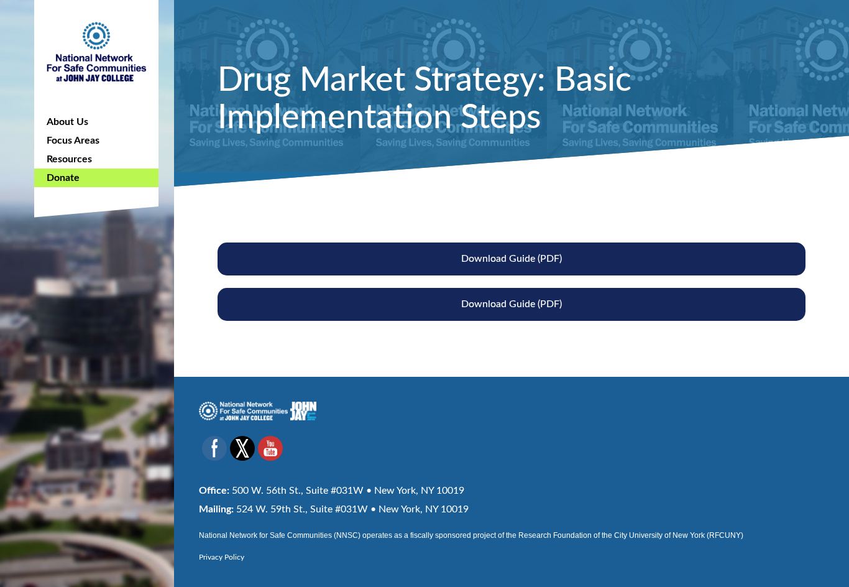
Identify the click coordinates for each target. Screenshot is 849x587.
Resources (69, 159)
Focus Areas (73, 141)
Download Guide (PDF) (511, 259)
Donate (63, 178)
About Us (67, 122)
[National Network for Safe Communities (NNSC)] (96, 50)
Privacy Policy (221, 557)
